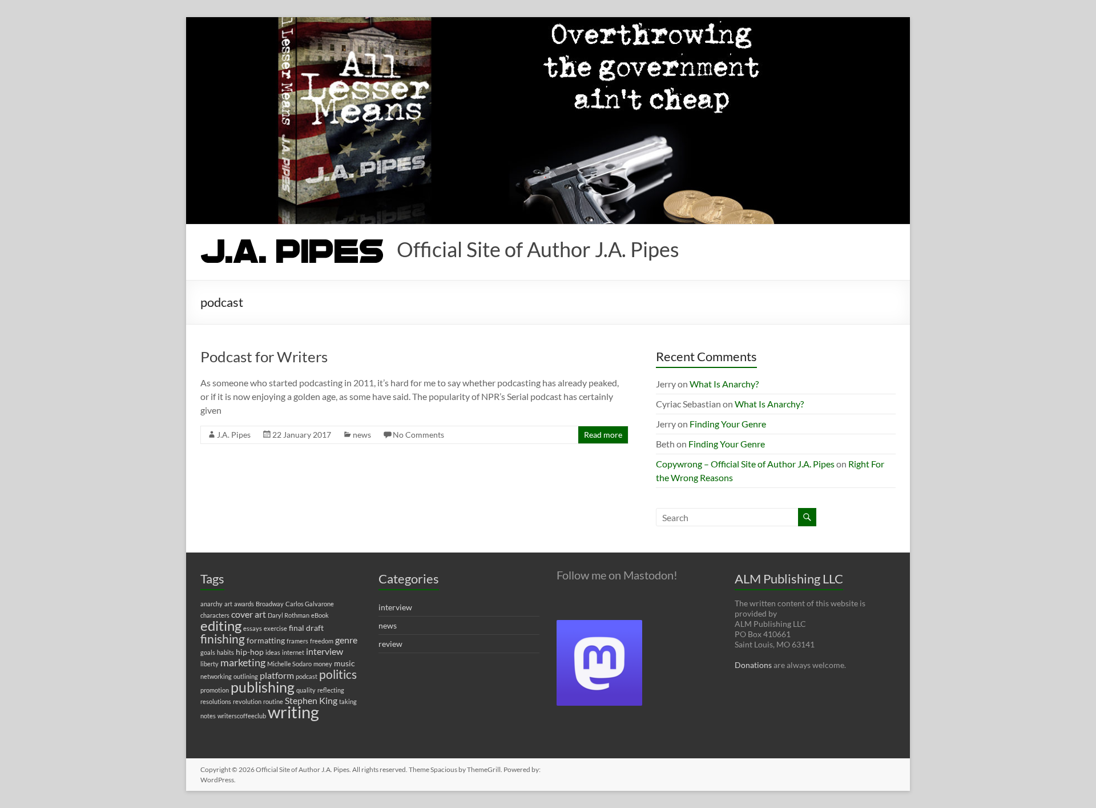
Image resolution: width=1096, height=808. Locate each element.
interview (324, 651)
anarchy (211, 603)
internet (293, 652)
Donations (753, 665)
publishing (263, 686)
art (228, 603)
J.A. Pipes (234, 434)
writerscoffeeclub (241, 715)
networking (216, 676)
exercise (275, 628)
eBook (320, 615)
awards (244, 603)
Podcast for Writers (264, 356)
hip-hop (250, 652)
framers (297, 641)
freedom (321, 641)
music (344, 663)
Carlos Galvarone (309, 603)
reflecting (330, 690)
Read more (603, 434)
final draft (306, 628)
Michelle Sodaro (289, 663)
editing (220, 625)
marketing (242, 663)
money (322, 663)
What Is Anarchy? (724, 383)
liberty (209, 663)
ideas (272, 652)
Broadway (270, 603)
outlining (245, 676)
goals (207, 652)
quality (306, 690)
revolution (247, 701)
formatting (266, 640)
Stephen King (311, 700)
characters (214, 615)
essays (252, 628)
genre (346, 639)
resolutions (215, 701)
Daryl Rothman (288, 615)
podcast (306, 676)
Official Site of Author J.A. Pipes (538, 249)
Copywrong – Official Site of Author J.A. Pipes (745, 463)
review (390, 644)
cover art (248, 614)
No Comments (418, 434)
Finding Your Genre (728, 423)
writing (293, 712)
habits (225, 652)
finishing (222, 638)
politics (338, 674)
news (362, 434)
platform (277, 675)
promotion (214, 690)
